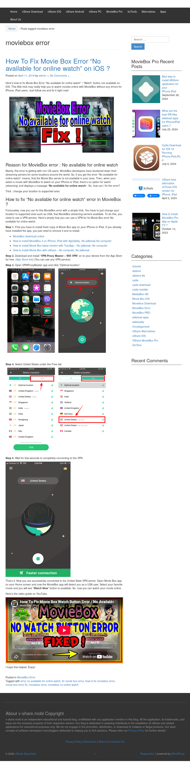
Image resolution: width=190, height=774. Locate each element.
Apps (163, 11)
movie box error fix (16, 684)
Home (13, 11)
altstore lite (138, 275)
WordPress (177, 753)
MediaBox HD (140, 294)
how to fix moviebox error (100, 681)
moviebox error (38, 684)
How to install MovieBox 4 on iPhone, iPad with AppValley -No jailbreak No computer (62, 241)
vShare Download (32, 11)
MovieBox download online (28, 236)
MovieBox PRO (141, 312)
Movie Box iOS (141, 299)
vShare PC (95, 11)
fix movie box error (73, 681)
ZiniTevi (136, 345)
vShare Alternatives (143, 331)
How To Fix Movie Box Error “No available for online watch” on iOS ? (58, 64)
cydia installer (140, 289)
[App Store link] (24, 259)
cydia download (141, 285)
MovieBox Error (26, 677)
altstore (136, 271)
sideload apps (140, 317)
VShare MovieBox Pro (145, 340)
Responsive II (148, 753)
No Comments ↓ (60, 75)
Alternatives (148, 11)
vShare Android (75, 11)
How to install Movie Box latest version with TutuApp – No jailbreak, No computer (60, 245)
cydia (135, 280)
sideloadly (138, 322)
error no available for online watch (40, 681)
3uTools (132, 11)
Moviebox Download (144, 303)
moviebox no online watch (63, 684)
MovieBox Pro (114, 11)
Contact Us (118, 741)
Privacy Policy (136, 730)
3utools (136, 266)
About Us (15, 19)
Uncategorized (140, 326)
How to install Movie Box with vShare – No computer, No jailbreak (51, 250)
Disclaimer (90, 741)
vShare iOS (54, 11)
